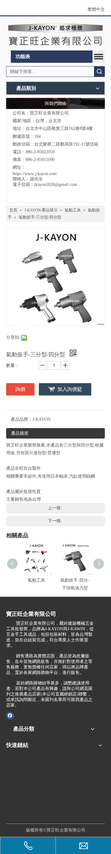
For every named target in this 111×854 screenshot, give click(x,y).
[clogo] (55, 33)
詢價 (20, 389)
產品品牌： (21, 419)
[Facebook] (10, 715)
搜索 (99, 71)
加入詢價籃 (69, 389)
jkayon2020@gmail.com (55, 184)
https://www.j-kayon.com (35, 173)
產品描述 (19, 433)
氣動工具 (36, 580)
